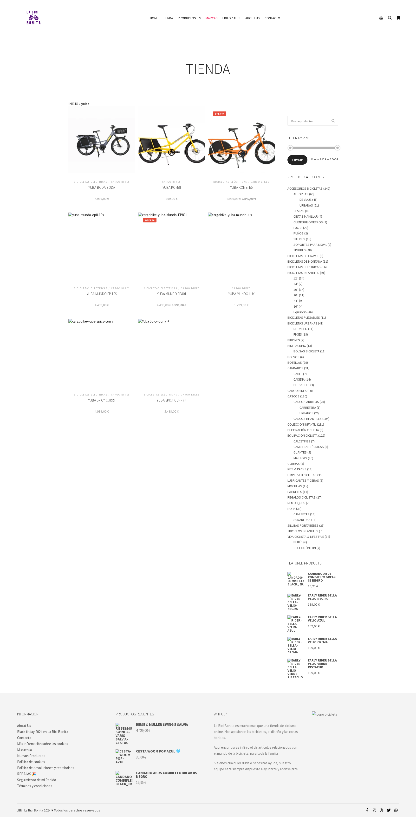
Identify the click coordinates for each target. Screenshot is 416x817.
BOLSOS (293, 357)
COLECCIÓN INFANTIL (301, 424)
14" (295, 284)
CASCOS (293, 396)
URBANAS (306, 205)
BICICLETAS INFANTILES (303, 273)
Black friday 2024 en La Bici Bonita (42, 731)
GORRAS (293, 463)
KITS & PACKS (296, 469)
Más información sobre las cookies (42, 743)
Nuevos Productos (31, 755)
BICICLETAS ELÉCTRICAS (304, 267)
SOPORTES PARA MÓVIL (310, 244)
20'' (295, 295)
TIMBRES (299, 250)
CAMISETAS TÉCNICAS (308, 447)
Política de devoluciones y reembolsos (45, 767)
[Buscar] (389, 18)
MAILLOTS (300, 458)
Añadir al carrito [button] (101, 144)
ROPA (291, 508)
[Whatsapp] (396, 810)
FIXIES (297, 334)
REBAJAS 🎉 (26, 774)
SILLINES (299, 239)
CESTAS (298, 211)
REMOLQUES (296, 503)
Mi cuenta (24, 749)
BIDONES (293, 340)
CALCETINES (301, 441)
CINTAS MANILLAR (305, 216)
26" (295, 306)
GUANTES (300, 452)
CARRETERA (307, 407)
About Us (24, 725)
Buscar (334, 121)
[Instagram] (374, 810)
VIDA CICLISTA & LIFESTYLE (305, 536)
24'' (295, 300)
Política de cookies (31, 761)
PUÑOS (298, 233)
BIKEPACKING (296, 346)
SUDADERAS (302, 520)
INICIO (73, 104)
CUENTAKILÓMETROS (308, 222)
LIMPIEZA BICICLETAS (302, 475)
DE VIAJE (305, 199)
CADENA (299, 379)
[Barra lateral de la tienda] (381, 18)
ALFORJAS (300, 194)
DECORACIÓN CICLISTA (303, 430)
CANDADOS (295, 368)
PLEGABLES (301, 385)
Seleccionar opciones (171, 251)
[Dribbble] (381, 810)
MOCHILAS (294, 486)
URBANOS (306, 413)
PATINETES (294, 492)
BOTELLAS (294, 362)
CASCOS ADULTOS (306, 402)
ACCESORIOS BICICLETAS (305, 188)
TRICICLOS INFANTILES (302, 531)
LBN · (20, 810)
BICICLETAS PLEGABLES (303, 317)
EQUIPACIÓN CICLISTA (302, 435)
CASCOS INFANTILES (307, 418)
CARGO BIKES (297, 391)
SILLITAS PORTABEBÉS (302, 525)
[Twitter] (389, 810)
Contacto (24, 737)
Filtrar (297, 160)
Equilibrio (300, 312)
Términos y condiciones (34, 786)
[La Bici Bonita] (33, 18)
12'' (295, 278)
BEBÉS (298, 542)
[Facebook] (367, 810)
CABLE (297, 374)
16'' (295, 289)
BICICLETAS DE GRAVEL (303, 256)
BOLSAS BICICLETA (306, 351)
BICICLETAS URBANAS (302, 323)
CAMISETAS (301, 514)
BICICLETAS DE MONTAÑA (304, 261)
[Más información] (398, 18)
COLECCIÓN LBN (304, 548)
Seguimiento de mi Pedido (36, 780)
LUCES (297, 228)
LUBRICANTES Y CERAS (303, 480)
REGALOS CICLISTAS (301, 497)
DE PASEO (300, 329)
